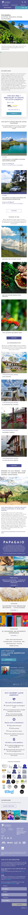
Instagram (11, 838)
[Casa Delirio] (14, 362)
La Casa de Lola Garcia (10, 460)
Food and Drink (17, 641)
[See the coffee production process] (14, 277)
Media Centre (20, 830)
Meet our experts (5, 663)
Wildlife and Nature (14, 645)
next (16, 41)
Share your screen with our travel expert (21, 833)
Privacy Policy (3, 829)
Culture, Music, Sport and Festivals (14, 639)
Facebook (2, 838)
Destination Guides (8, 641)
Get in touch (8, 659)
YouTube (8, 838)
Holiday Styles (14, 5)
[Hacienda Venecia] (14, 418)
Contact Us (22, 5)
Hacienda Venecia (8, 432)
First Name (5, 885)
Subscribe (19, 904)
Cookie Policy (10, 829)
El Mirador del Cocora (10, 404)
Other (23, 641)
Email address (5, 897)
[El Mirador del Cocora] (14, 390)
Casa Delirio (6, 376)
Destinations (5, 5)
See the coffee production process (11, 296)
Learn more (13, 585)
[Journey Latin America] (6, 2)
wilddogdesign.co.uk (24, 907)
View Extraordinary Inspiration (14, 553)
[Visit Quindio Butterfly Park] (14, 315)
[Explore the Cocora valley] (14, 241)
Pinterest (5, 838)
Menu (23, 7)
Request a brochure (8, 806)
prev (11, 41)
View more (14, 210)
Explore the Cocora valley (11, 259)
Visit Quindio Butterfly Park (12, 332)
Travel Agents (20, 828)
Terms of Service (12, 883)
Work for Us (3, 831)
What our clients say (13, 109)
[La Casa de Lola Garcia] (14, 446)
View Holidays (7, 7)
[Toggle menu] (25, 2)
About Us (2, 828)
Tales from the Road (11, 643)
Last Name (5, 891)
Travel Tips (19, 643)
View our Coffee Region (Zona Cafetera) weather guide (13, 532)
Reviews (2, 832)
